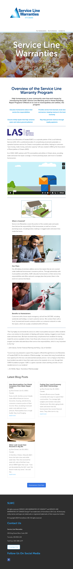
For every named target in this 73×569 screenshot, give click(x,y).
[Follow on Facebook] (8, 559)
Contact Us (62, 31)
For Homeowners (41, 31)
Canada (11, 393)
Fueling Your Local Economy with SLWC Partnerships (50, 385)
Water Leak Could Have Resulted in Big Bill (17, 446)
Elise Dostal (14, 390)
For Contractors (52, 31)
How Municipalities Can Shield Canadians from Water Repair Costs (20, 386)
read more (12, 415)
